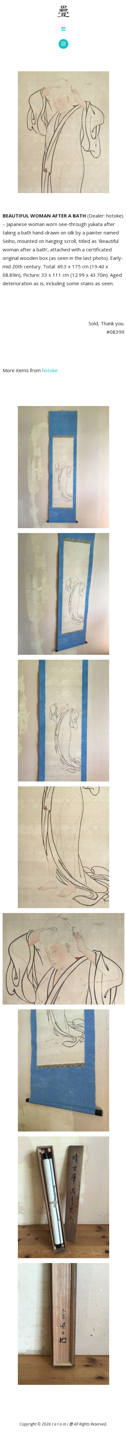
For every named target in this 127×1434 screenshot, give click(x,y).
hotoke (50, 370)
